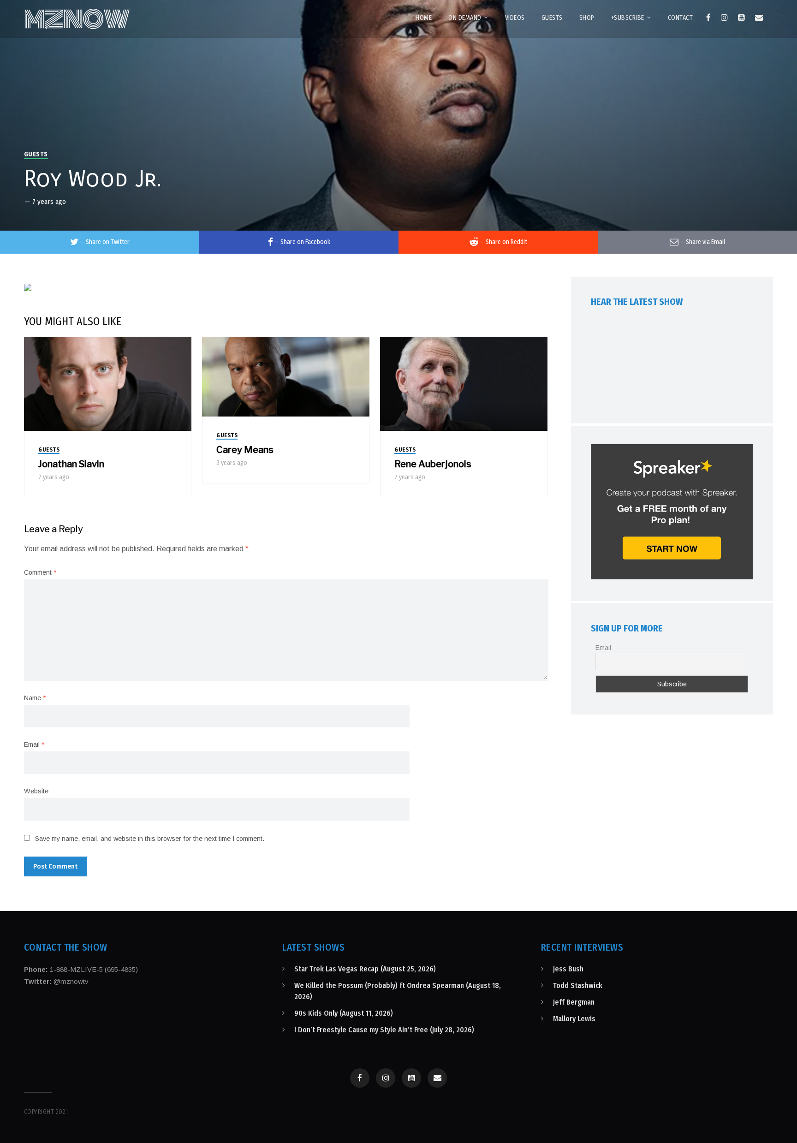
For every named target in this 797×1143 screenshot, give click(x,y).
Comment (40, 572)
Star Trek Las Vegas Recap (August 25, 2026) (365, 968)
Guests (36, 154)
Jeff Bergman (574, 1002)
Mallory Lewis (574, 1018)
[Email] (759, 17)
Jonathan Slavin (71, 464)
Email (34, 744)
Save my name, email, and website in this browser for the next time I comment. (149, 838)
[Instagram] (724, 17)
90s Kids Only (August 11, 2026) (343, 1013)
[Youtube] (741, 17)
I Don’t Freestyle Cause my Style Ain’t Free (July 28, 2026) (384, 1029)
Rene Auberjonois (432, 464)
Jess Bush (568, 968)
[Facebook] (708, 17)
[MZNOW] (77, 19)
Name (35, 698)
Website (36, 791)
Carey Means (245, 449)
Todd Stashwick (577, 985)
